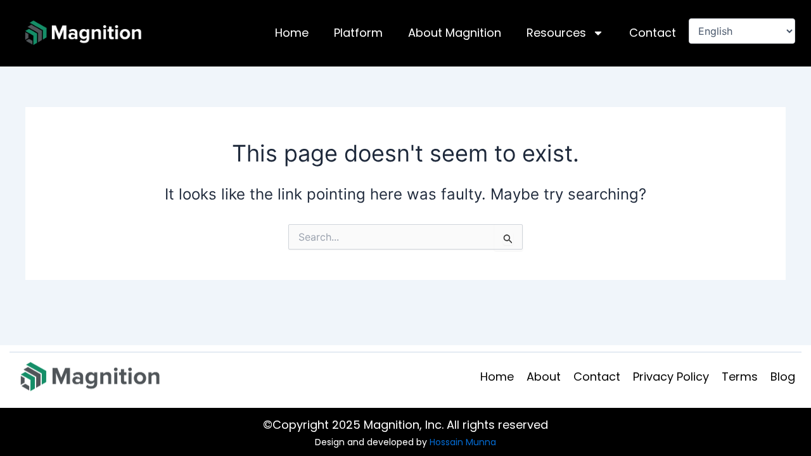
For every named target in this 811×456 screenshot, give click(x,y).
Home (292, 33)
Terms (740, 376)
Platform (358, 33)
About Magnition (454, 33)
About (544, 376)
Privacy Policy (671, 376)
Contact (652, 33)
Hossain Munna (463, 442)
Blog (782, 376)
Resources (556, 33)
